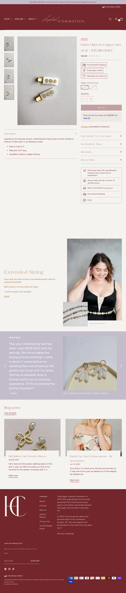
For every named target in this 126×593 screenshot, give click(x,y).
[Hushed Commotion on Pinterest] (5, 569)
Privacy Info (44, 521)
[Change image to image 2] (9, 60)
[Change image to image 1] (9, 43)
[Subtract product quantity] (90, 98)
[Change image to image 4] (9, 92)
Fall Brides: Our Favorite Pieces (27, 456)
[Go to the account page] (115, 19)
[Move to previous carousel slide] (114, 225)
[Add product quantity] (83, 98)
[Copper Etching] (93, 87)
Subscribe (35, 561)
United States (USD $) (112, 7)
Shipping (85, 126)
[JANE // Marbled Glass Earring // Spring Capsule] (90, 363)
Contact (43, 505)
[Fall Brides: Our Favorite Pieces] (32, 437)
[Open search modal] (110, 19)
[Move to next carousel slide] (120, 225)
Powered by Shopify (11, 584)
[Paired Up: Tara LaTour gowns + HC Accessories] (93, 437)
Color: (89, 83)
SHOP (7, 296)
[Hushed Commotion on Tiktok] (13, 569)
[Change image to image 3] (9, 76)
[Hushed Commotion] (63, 19)
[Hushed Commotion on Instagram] (9, 569)
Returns (42, 510)
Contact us (108, 188)
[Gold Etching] (84, 87)
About (42, 501)
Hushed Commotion (25, 579)
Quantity (85, 94)
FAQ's (89, 200)
